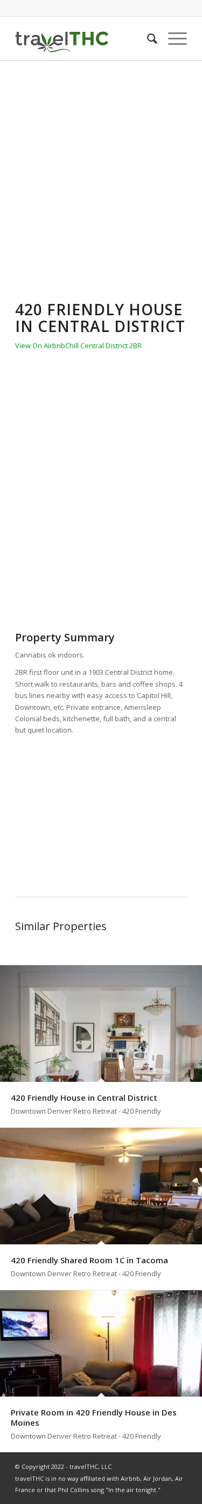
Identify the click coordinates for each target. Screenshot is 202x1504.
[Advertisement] (101, 167)
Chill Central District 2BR (103, 345)
